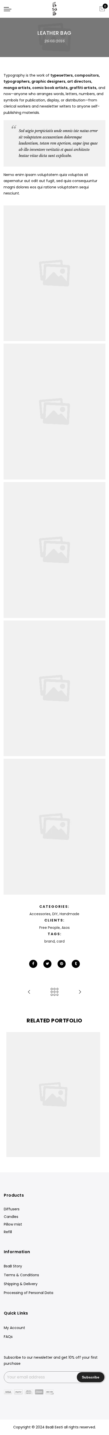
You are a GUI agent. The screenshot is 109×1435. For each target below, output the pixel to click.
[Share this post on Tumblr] (76, 964)
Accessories (39, 913)
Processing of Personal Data (28, 1292)
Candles (11, 1216)
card (61, 941)
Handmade (69, 913)
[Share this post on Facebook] (33, 964)
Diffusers (12, 1209)
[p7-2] (54, 827)
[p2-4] (54, 412)
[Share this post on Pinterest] (62, 964)
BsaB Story (13, 1266)
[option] (54, 1094)
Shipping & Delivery (21, 1283)
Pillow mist (13, 1224)
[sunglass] (54, 273)
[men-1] (54, 550)
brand (49, 941)
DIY (55, 913)
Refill (8, 1231)
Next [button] (96, 1094)
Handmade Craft (54, 1083)
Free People (49, 927)
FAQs (8, 1336)
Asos (66, 927)
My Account (14, 1327)
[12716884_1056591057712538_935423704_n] (54, 688)
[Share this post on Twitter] (47, 964)
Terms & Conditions (21, 1275)
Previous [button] (12, 1094)
